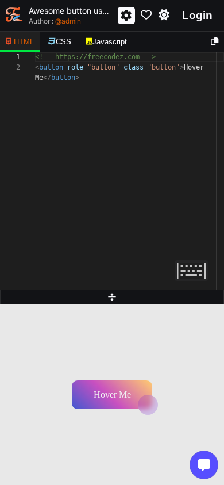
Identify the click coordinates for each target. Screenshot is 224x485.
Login (197, 15)
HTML (24, 41)
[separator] (112, 297)
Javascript (109, 41)
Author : (55, 21)
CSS (63, 41)
